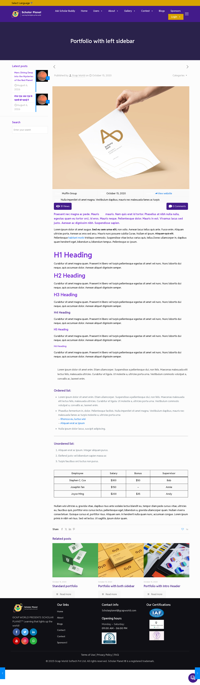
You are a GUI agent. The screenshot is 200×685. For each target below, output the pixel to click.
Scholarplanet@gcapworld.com (119, 610)
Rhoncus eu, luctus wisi (73, 419)
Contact (61, 630)
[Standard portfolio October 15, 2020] (197, 673)
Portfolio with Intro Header (162, 586)
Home (60, 611)
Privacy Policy (104, 654)
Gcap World (78, 75)
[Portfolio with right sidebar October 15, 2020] (2, 673)
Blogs (60, 624)
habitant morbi (76, 237)
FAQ (116, 654)
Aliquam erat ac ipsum (72, 423)
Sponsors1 (62, 642)
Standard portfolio (65, 586)
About (60, 617)
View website (164, 193)
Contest (61, 636)
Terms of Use (88, 654)
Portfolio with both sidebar (116, 586)
